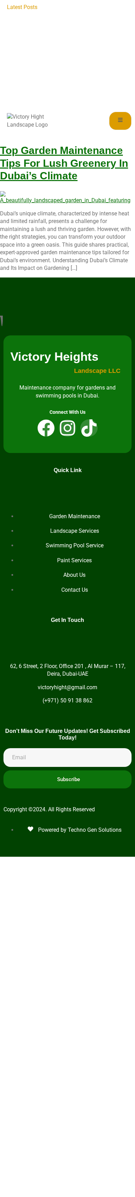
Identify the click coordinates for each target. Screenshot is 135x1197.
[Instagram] (67, 428)
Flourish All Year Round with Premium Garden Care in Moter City (86, 77)
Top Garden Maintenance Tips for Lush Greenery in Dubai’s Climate (64, 163)
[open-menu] (120, 121)
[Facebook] (46, 428)
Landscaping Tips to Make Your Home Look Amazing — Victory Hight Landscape (86, 15)
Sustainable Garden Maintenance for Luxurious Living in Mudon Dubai (85, 93)
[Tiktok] (89, 428)
